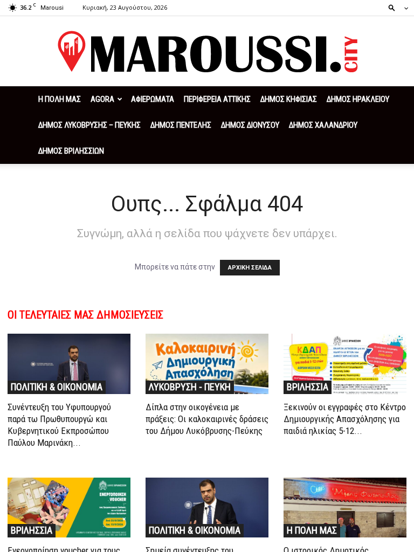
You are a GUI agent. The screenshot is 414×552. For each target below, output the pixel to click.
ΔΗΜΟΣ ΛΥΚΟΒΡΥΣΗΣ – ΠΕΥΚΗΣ (89, 125)
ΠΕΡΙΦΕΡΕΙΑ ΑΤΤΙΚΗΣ (217, 99)
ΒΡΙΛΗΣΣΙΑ (307, 386)
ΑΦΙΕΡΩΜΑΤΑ (152, 99)
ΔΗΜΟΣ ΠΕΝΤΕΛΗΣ (180, 125)
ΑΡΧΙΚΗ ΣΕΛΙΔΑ (250, 267)
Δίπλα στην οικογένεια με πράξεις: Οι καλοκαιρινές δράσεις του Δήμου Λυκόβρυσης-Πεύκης (207, 419)
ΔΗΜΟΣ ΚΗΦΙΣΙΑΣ (288, 99)
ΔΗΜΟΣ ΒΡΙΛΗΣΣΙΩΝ (71, 151)
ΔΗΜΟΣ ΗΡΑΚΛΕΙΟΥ (358, 99)
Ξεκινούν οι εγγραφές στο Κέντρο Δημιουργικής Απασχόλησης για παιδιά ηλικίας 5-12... (345, 419)
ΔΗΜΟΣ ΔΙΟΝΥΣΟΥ (250, 125)
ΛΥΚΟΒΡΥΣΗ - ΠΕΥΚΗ (190, 386)
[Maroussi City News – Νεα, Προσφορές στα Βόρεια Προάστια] (207, 51)
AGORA (102, 99)
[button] (395, 7)
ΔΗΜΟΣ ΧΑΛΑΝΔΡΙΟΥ (323, 125)
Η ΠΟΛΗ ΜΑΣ (59, 99)
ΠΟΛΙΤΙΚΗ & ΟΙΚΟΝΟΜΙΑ (56, 386)
